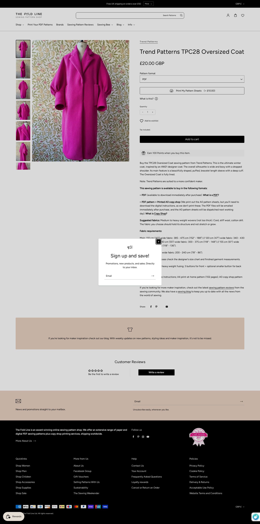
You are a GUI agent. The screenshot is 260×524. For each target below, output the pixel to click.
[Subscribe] (152, 276)
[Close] (158, 241)
